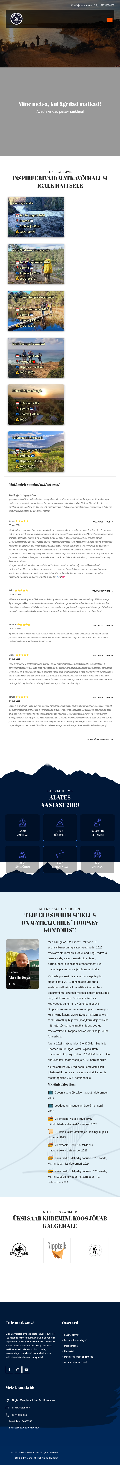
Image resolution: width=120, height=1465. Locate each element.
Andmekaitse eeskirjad (75, 1362)
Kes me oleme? (71, 1335)
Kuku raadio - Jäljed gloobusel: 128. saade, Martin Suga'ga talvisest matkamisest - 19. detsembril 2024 (77, 1177)
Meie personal (71, 1346)
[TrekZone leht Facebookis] (9, 1369)
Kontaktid (69, 1351)
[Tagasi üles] (109, 20)
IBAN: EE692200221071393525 (24, 1427)
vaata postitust (101, 522)
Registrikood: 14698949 (20, 1421)
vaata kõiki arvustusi (98, 740)
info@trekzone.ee (83, 5)
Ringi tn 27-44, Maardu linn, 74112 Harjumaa (33, 1400)
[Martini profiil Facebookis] (9, 983)
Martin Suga (55, 942)
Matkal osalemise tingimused (78, 1357)
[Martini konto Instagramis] (14, 983)
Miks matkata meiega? (75, 1340)
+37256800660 (106, 5)
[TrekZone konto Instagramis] (18, 1369)
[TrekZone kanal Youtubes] (26, 1369)
